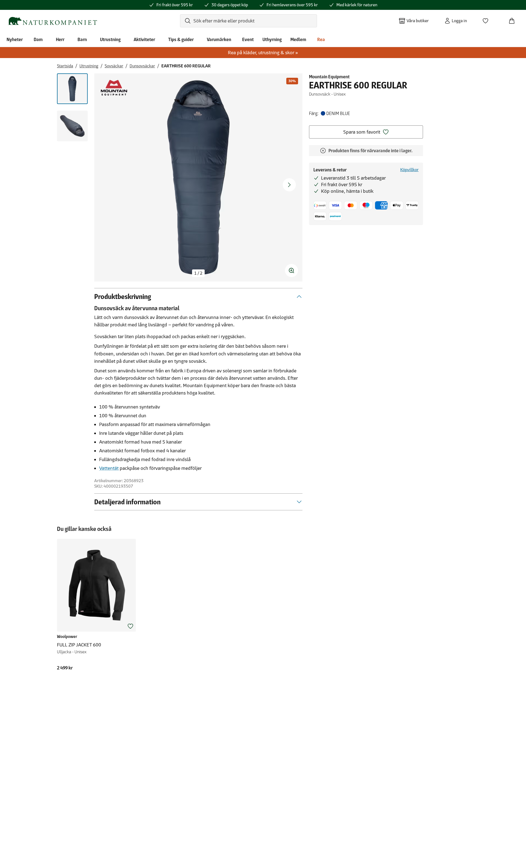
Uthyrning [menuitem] (272, 39)
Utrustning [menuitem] (110, 39)
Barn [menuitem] (82, 39)
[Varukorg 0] (513, 19)
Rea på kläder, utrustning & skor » (263, 53)
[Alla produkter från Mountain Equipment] (114, 88)
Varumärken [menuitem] (219, 39)
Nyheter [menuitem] (15, 39)
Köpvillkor (409, 169)
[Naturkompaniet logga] (52, 21)
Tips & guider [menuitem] (181, 39)
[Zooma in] (291, 270)
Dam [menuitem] (38, 39)
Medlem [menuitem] (298, 39)
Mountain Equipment (329, 77)
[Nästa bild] (289, 184)
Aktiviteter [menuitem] (144, 39)
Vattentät (109, 468)
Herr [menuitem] (60, 39)
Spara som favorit (361, 132)
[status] (198, 273)
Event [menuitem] (248, 39)
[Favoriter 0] (487, 19)
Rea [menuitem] (321, 39)
